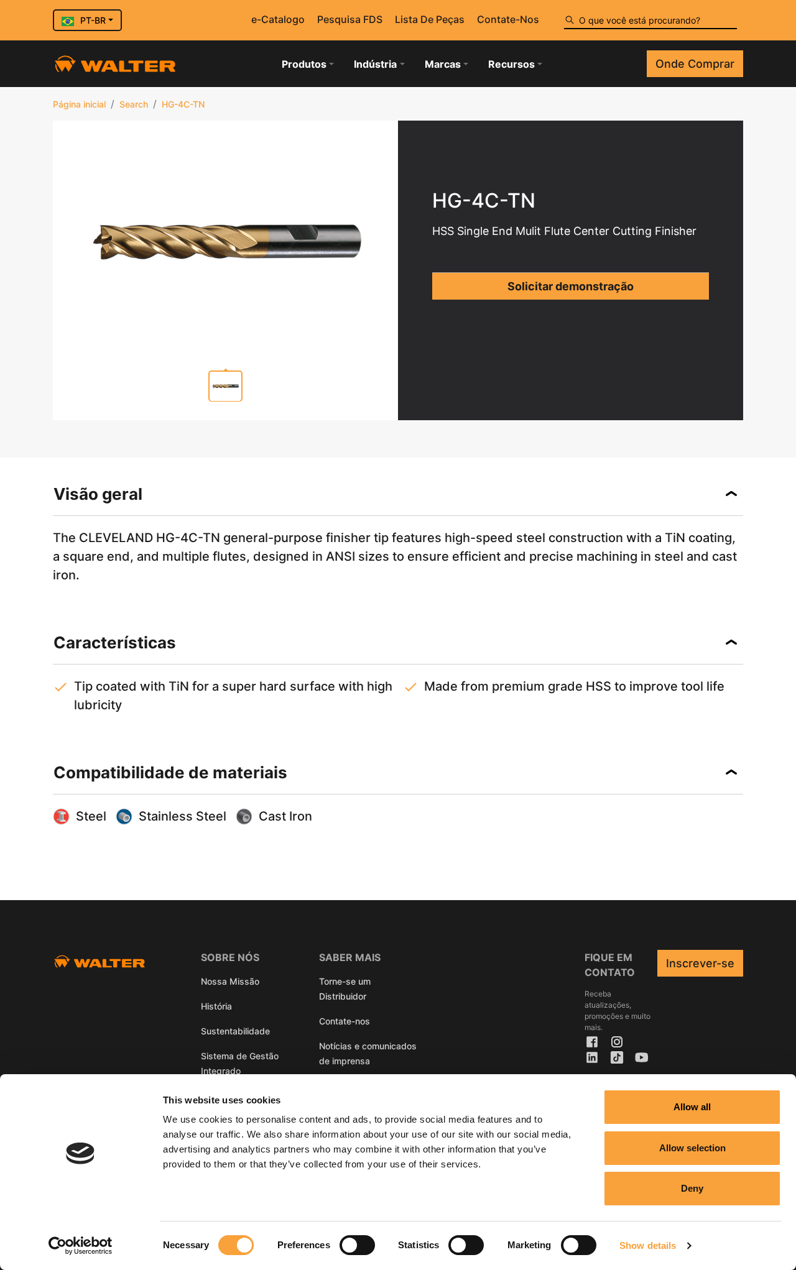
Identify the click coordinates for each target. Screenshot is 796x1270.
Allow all (692, 1107)
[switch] (357, 1245)
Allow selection (692, 1148)
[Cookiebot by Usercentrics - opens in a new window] (80, 1245)
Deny (692, 1188)
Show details (647, 1245)
